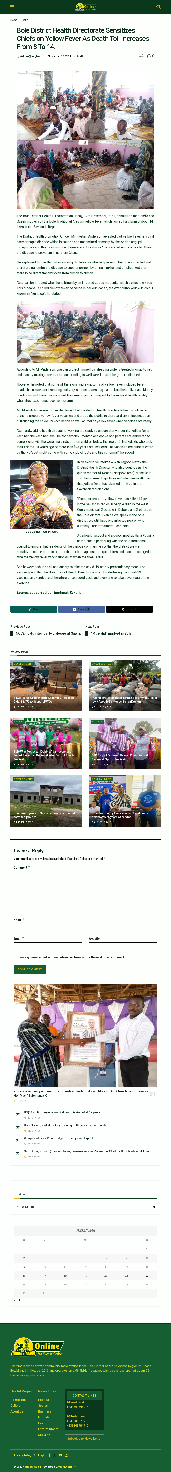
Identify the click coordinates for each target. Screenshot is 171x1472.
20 (105, 1275)
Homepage (18, 1400)
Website (94, 938)
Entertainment (48, 1429)
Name (19, 920)
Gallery (15, 1406)
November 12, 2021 (59, 56)
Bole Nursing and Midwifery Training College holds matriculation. (67, 1125)
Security (44, 1435)
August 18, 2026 (24, 764)
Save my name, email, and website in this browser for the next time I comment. (71, 957)
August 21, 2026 (24, 707)
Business (44, 1411)
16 (24, 1275)
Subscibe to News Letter (84, 1438)
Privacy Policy (22, 1455)
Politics (43, 1400)
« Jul (17, 1300)
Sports (19, 721)
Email (19, 938)
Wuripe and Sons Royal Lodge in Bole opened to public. (60, 1138)
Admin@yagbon (30, 56)
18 (65, 1275)
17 (44, 1275)
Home (13, 20)
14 (126, 1266)
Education (45, 1417)
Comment (22, 867)
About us (16, 1411)
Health (24, 20)
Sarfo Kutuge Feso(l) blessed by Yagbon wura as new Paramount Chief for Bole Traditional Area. (87, 1151)
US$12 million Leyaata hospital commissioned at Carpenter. (63, 1112)
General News (102, 779)
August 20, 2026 (102, 707)
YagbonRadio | (32, 1466)
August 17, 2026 (24, 822)
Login (41, 1455)
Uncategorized (102, 664)
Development (23, 664)
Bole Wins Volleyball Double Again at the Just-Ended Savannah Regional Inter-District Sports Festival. (44, 755)
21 (126, 1275)
